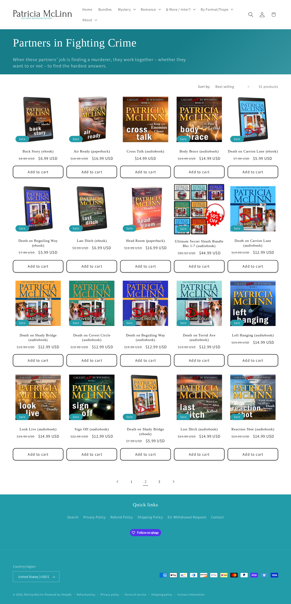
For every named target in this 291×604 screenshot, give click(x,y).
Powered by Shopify (58, 594)
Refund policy (86, 594)
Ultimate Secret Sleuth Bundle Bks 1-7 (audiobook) (199, 243)
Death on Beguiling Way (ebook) (38, 243)
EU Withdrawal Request (187, 517)
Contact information (191, 594)
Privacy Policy (94, 517)
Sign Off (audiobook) (92, 429)
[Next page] (173, 481)
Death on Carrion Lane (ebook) (253, 151)
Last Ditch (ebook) (92, 241)
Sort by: (204, 86)
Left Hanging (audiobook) (253, 335)
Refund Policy (121, 517)
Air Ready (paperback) (92, 151)
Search (73, 517)
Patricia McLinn (34, 594)
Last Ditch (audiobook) (199, 429)
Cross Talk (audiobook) (145, 151)
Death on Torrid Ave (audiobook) (199, 337)
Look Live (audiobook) (38, 429)
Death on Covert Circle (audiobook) (91, 337)
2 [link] (146, 481)
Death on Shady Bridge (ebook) (145, 431)
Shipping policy (161, 594)
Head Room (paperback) (145, 241)
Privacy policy (110, 594)
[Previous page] (117, 481)
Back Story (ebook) (38, 151)
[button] (126, 9)
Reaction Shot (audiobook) (252, 429)
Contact (217, 517)
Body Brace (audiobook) (199, 151)
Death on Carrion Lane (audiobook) (253, 243)
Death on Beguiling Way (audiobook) (145, 337)
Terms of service (135, 594)
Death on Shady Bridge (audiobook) (38, 337)
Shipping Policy (150, 517)
